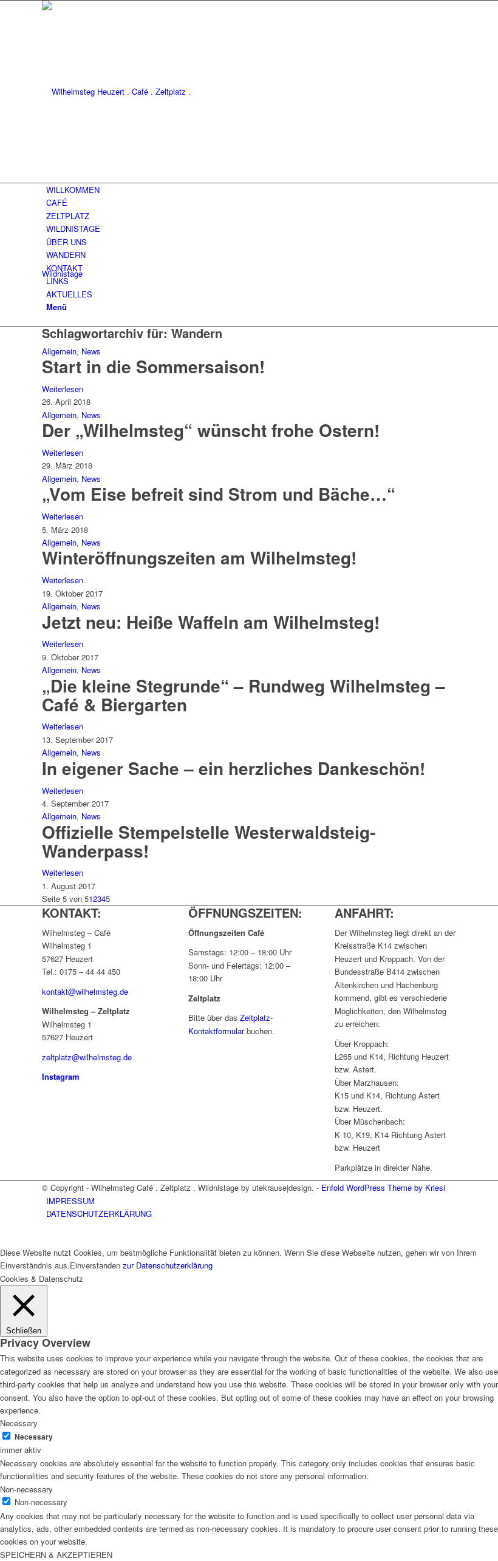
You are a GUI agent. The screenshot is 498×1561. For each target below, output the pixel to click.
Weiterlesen (62, 388)
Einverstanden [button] (95, 1265)
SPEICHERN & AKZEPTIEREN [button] (56, 1554)
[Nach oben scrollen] (3, 1239)
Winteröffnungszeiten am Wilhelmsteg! (199, 557)
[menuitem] (251, 189)
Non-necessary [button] (26, 1489)
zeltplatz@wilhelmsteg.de (87, 1057)
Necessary (34, 1437)
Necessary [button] (19, 1423)
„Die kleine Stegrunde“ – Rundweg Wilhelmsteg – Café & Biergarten (243, 695)
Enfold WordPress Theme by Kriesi (383, 1187)
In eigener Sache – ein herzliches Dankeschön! (233, 768)
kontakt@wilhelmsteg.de (85, 991)
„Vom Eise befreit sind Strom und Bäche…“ (218, 493)
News (91, 351)
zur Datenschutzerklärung (168, 1265)
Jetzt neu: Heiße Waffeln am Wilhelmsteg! (211, 621)
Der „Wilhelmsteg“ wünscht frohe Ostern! (211, 430)
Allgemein (59, 351)
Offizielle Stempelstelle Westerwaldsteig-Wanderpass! (208, 841)
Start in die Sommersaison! (153, 366)
